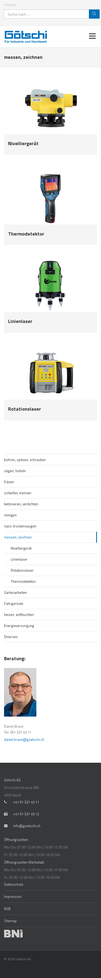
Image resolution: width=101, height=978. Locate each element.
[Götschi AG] (27, 36)
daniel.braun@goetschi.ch (24, 739)
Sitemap (10, 4)
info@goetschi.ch (26, 826)
